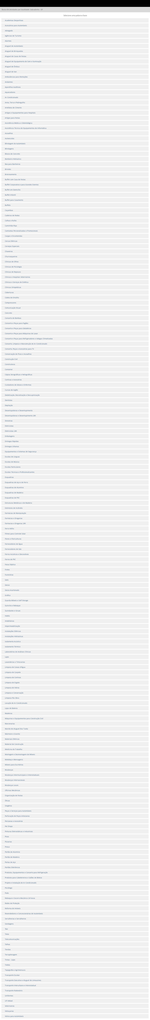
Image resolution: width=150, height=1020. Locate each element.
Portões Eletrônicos (12, 867)
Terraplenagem (11, 955)
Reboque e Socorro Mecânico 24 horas (20, 898)
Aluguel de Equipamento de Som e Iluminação (23, 61)
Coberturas (9, 292)
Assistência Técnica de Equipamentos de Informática (25, 128)
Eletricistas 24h (11, 431)
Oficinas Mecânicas (12, 790)
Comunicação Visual (13, 308)
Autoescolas (9, 138)
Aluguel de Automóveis (14, 46)
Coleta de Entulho (12, 297)
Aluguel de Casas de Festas (15, 56)
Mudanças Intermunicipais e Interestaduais (22, 775)
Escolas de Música (12, 462)
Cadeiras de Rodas (12, 215)
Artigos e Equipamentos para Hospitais (20, 113)
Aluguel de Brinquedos (14, 51)
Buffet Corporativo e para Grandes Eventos (22, 185)
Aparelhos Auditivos (13, 87)
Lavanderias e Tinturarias (15, 662)
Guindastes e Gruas (12, 611)
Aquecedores (10, 92)
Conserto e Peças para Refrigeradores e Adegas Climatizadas (29, 339)
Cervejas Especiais (12, 246)
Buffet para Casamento (14, 200)
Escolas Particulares (13, 467)
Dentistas (8, 400)
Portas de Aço (10, 862)
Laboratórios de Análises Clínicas (18, 652)
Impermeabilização (12, 626)
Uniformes (9, 996)
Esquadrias (9, 477)
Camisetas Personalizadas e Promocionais (21, 231)
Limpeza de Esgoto (12, 682)
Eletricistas (9, 426)
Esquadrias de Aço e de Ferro (16, 482)
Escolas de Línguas (12, 457)
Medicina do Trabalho (13, 749)
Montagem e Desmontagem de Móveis (20, 754)
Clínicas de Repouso (13, 272)
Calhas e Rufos (11, 220)
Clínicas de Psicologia (13, 267)
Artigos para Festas (12, 118)
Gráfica (7, 595)
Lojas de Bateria (11, 708)
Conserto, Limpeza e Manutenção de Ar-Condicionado (26, 344)
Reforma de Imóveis (13, 908)
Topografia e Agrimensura (15, 970)
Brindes (8, 169)
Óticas (7, 801)
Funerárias (9, 575)
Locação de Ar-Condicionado (16, 703)
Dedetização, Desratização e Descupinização (22, 395)
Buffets (8, 205)
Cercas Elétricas (11, 241)
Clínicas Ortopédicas (13, 287)
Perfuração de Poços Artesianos (17, 816)
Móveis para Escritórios (14, 765)
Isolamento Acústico (13, 641)
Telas (7, 934)
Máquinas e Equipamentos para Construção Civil (24, 718)
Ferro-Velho (9, 528)
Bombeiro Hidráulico (13, 159)
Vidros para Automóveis (14, 1016)
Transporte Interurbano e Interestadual (20, 985)
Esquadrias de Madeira (14, 493)
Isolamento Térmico (12, 647)
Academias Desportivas (14, 20)
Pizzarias (8, 842)
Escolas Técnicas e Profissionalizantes (19, 472)
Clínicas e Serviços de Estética (16, 282)
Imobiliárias (9, 621)
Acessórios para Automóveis (16, 25)
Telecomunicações (12, 939)
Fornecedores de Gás (13, 549)
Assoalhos (9, 133)
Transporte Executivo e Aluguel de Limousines (23, 980)
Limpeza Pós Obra (12, 698)
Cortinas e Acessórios (13, 380)
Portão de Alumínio (12, 852)
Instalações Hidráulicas (14, 636)
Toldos (7, 965)
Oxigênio (8, 806)
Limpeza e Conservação (14, 693)
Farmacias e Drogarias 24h (15, 523)
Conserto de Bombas (13, 318)
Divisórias (9, 421)
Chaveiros (9, 251)
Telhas (7, 944)
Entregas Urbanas (12, 446)
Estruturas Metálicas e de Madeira (18, 503)
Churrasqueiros (11, 256)
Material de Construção (14, 744)
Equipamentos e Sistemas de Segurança (20, 451)
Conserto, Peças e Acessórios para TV (19, 349)
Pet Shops (9, 826)
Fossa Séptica (10, 564)
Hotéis (7, 616)
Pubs (7, 893)
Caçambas (9, 210)
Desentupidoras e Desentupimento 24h (20, 416)
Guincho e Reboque (12, 605)
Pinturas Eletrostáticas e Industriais (19, 831)
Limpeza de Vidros (12, 688)
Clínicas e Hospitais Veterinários (17, 277)
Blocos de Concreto (12, 154)
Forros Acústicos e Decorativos (17, 554)
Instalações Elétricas (13, 631)
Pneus (7, 847)
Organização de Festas (14, 795)
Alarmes (8, 41)
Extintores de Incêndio (13, 508)
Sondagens (9, 924)
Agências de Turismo (13, 36)
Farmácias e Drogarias (13, 518)
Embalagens (10, 436)
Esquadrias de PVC (12, 498)
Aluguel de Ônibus (12, 66)
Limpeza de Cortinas (13, 677)
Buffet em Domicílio (12, 190)
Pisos (7, 836)
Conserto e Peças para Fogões (16, 323)
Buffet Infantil (10, 195)
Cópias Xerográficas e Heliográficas (18, 374)
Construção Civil (11, 359)
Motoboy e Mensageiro (14, 759)
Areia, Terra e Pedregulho (15, 102)
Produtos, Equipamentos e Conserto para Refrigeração (26, 872)
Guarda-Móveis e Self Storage (16, 600)
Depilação (9, 405)
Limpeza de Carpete (13, 672)
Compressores (10, 303)
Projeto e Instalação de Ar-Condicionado (20, 883)
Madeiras (8, 713)
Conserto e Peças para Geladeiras (18, 328)
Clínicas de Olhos (12, 262)
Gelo (6, 580)
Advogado (9, 31)
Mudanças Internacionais (15, 780)
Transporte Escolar (12, 975)
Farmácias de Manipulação (15, 513)
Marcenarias (10, 724)
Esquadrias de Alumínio (14, 487)
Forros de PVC (10, 559)
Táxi (6, 929)
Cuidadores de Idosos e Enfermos (18, 385)
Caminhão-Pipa (11, 226)
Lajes (7, 657)
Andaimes (9, 82)
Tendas (8, 949)
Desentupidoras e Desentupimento (18, 410)
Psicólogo (8, 888)
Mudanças (9, 770)
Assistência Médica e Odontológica (18, 123)
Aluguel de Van (11, 72)
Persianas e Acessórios (14, 821)
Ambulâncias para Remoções (16, 77)
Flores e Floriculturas (13, 539)
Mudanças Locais (11, 785)
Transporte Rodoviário (13, 990)
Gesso (7, 585)
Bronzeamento (10, 174)
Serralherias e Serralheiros (15, 919)
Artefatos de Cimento (13, 108)
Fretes (7, 570)
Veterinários (9, 1006)
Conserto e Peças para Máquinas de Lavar (21, 333)
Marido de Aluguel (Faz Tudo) (16, 729)
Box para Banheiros (12, 164)
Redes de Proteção (12, 903)
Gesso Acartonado (12, 590)
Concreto (8, 313)
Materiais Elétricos (12, 739)
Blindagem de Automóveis (15, 143)
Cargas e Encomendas (13, 236)
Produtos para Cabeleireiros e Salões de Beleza (23, 878)
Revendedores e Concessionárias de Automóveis (24, 913)
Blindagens (9, 149)
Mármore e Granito (12, 734)
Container (9, 369)
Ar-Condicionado (11, 97)
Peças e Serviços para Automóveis (18, 811)
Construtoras (10, 364)
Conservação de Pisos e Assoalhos (18, 354)
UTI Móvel (9, 1001)
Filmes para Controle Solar (15, 534)
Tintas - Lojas (10, 960)
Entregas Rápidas (12, 441)
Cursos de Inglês (11, 390)
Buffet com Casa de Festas (15, 179)
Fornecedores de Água (13, 544)
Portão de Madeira (12, 857)
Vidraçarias (9, 1011)
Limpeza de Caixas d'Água (15, 667)
